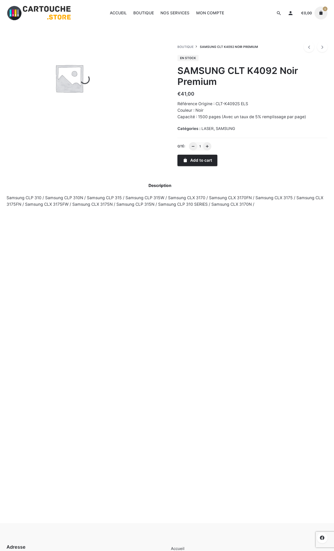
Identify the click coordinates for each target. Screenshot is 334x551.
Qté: (181, 146)
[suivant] (322, 47)
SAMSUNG (285, 38)
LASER (267, 38)
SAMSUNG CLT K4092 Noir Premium (282, 32)
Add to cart (30, 317)
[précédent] (309, 47)
